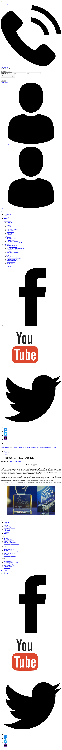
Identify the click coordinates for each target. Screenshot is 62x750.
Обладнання (10, 227)
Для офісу (6, 244)
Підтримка (6, 255)
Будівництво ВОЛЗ (12, 247)
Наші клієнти (10, 232)
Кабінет (3, 209)
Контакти (9, 234)
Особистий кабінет (5, 144)
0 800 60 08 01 (4, 4)
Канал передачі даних (12, 249)
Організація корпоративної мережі (15, 248)
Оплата (5, 253)
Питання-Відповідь (12, 259)
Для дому (6, 236)
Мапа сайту (4, 570)
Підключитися (4, 82)
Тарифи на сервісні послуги (14, 258)
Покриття (9, 222)
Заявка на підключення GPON (14, 243)
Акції (8, 223)
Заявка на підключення (13, 241)
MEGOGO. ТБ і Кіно (12, 238)
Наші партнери (10, 230)
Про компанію (7, 221)
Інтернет (9, 237)
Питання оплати (11, 262)
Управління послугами (12, 260)
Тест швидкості (11, 256)
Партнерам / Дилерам (12, 229)
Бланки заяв (10, 263)
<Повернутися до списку (15, 461)
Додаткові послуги (11, 240)
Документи (9, 233)
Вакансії (9, 226)
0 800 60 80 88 (4, 67)
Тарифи (9, 251)
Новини (9, 225)
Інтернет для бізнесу (12, 245)
